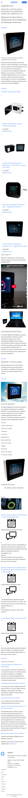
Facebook (3, 786)
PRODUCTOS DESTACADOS (11, 92)
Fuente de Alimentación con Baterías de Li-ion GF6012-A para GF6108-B (14, 165)
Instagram (3, 789)
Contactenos (13, 743)
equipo (20, 75)
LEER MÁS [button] (4, 88)
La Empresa (3, 774)
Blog (2, 779)
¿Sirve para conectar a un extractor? (10, 698)
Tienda (2, 776)
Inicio (2, 772)
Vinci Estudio (14, 796)
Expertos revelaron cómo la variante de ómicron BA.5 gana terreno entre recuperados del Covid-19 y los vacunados (14, 569)
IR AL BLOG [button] (4, 658)
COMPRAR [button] (4, 27)
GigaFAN (14, 2)
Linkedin (3, 791)
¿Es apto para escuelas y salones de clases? (13, 683)
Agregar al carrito (6, 131)
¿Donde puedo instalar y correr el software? (12, 733)
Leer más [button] (3, 358)
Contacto (3, 781)
